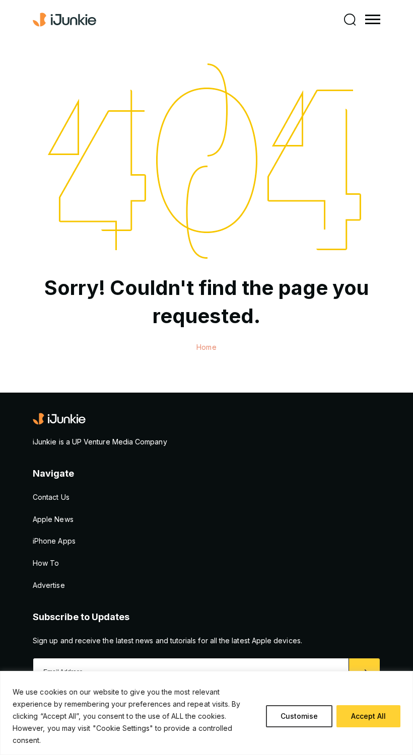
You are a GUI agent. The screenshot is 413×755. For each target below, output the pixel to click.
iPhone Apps (54, 541)
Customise (299, 716)
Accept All (368, 716)
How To (46, 563)
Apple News (53, 519)
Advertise (49, 585)
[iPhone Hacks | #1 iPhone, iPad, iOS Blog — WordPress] (65, 20)
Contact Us (51, 497)
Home (206, 347)
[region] (206, 713)
